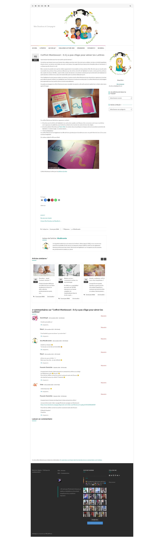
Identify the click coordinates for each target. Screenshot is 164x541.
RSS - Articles (61, 470)
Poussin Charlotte (46, 367)
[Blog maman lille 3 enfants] (120, 63)
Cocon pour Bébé (54, 229)
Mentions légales (37, 470)
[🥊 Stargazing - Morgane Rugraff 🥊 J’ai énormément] (103, 496)
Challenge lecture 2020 (66, 48)
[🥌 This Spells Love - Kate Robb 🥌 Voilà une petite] (85, 490)
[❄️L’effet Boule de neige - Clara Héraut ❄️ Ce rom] (103, 508)
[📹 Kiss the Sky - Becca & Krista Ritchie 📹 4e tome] (85, 502)
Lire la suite (50, 296)
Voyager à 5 (91, 48)
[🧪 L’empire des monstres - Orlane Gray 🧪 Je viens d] (85, 514)
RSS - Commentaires (63, 473)
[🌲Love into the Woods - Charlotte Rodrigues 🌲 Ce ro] (97, 490)
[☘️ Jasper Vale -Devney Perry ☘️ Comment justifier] (103, 514)
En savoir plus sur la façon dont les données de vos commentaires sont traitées (81, 460)
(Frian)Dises (81, 48)
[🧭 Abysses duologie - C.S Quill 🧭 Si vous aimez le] (97, 502)
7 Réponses (66, 229)
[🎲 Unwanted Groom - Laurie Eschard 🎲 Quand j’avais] (91, 490)
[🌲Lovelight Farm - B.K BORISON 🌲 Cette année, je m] (97, 514)
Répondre (103, 316)
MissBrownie (76, 229)
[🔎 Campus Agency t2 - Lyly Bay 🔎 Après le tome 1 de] (91, 502)
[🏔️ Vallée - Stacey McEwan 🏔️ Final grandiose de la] (97, 496)
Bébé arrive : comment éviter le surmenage (71, 280)
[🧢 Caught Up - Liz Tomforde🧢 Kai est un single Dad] (91, 508)
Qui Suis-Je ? (52, 48)
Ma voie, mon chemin (46, 218)
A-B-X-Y (43, 215)
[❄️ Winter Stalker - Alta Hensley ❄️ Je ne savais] (85, 508)
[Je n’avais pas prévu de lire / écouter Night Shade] (103, 490)
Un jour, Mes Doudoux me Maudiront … (51, 221)
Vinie (41, 384)
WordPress (49, 533)
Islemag (34, 533)
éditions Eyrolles (62, 171)
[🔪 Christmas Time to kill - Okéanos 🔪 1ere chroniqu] (91, 514)
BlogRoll (101, 48)
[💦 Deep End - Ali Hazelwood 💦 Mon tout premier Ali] (85, 496)
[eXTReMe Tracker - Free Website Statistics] (59, 480)
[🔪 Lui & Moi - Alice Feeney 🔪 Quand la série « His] (103, 502)
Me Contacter (120, 84)
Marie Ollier (62, 127)
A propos (43, 48)
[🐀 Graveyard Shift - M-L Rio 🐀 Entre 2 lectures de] (97, 508)
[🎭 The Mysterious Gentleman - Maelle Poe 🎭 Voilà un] (91, 496)
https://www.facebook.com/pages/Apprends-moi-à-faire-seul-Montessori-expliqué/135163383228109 (68, 404)
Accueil (34, 48)
